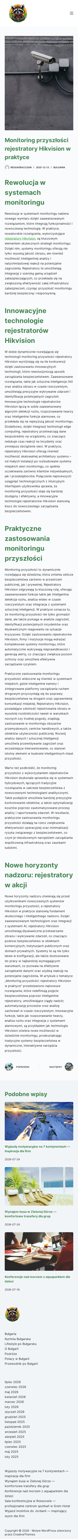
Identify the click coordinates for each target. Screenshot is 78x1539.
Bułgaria (59, 167)
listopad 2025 (15, 1422)
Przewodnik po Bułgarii (21, 1364)
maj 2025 (11, 1451)
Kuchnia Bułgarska (18, 1339)
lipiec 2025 (13, 1442)
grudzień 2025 (15, 1417)
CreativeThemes (24, 1534)
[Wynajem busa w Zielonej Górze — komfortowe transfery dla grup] (39, 1186)
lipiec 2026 (13, 1382)
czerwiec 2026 (15, 1387)
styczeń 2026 (14, 1412)
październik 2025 (17, 1427)
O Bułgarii (12, 1349)
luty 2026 (12, 1407)
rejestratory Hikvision (20, 238)
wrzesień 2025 (15, 1432)
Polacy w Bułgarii (17, 1359)
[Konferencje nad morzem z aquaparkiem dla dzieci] (39, 1251)
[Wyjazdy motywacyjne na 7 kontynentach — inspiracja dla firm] (39, 1121)
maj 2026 (11, 1392)
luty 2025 (12, 1457)
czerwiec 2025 (15, 1447)
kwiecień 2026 (15, 1397)
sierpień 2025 (14, 1437)
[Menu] (71, 13)
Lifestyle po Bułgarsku (21, 1344)
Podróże (11, 1354)
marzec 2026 (14, 1402)
